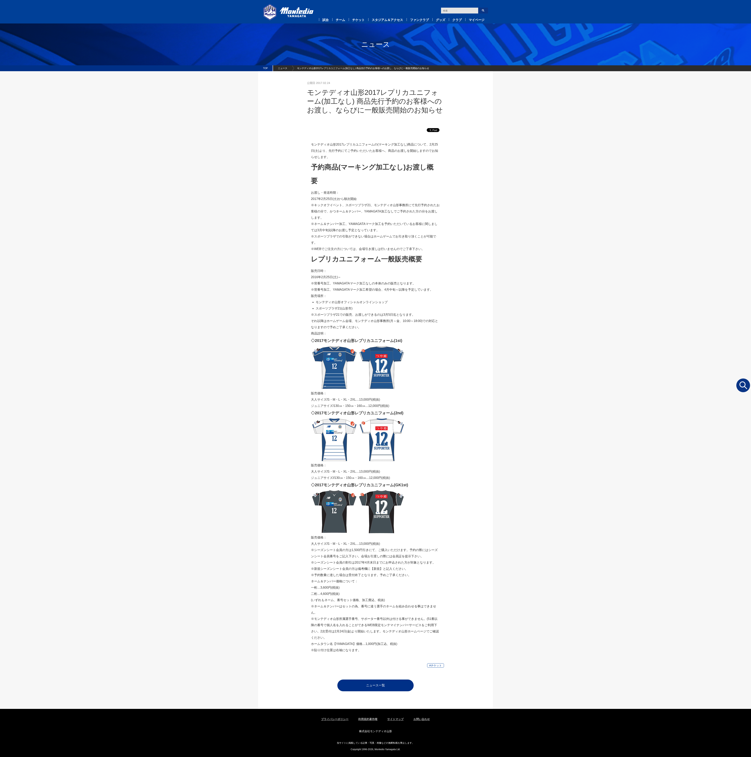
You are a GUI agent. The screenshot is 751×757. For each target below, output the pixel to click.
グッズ (440, 20)
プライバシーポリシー (335, 719)
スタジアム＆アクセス (387, 20)
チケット (358, 20)
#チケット (435, 665)
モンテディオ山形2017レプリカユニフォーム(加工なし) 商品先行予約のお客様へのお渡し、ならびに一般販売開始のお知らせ (363, 68)
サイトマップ (395, 719)
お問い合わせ (421, 719)
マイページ (476, 20)
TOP (265, 68)
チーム (340, 20)
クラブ (457, 20)
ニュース (282, 68)
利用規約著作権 (367, 719)
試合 (325, 20)
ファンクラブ (419, 20)
